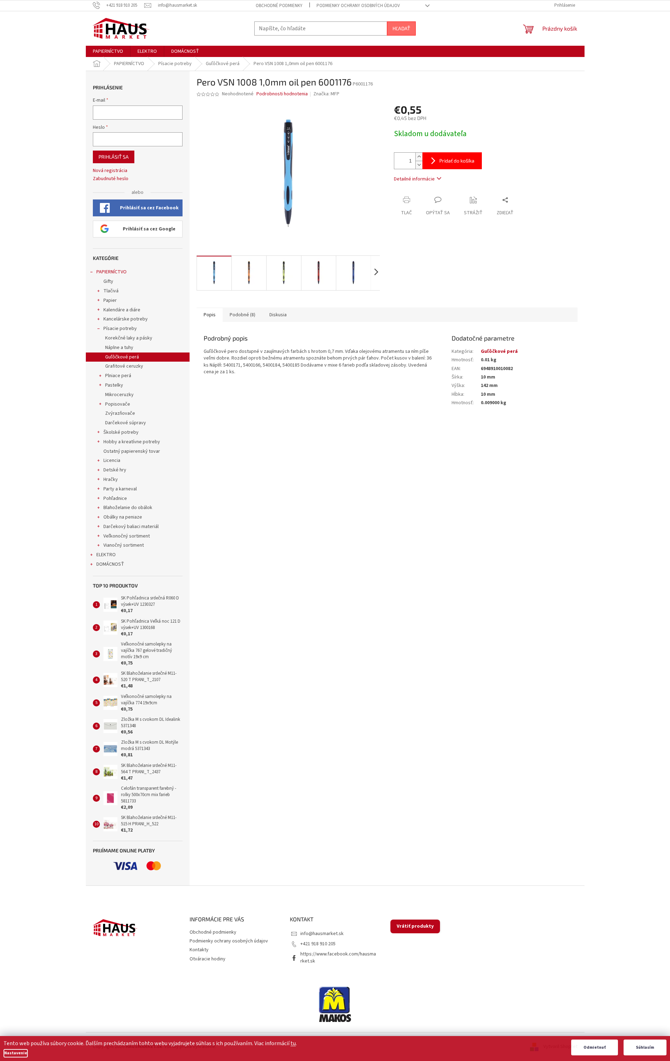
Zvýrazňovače (120, 413)
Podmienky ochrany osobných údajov (358, 5)
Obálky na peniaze (122, 517)
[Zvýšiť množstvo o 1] (418, 157)
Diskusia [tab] (278, 314)
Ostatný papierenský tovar (131, 451)
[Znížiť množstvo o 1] (418, 165)
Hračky (110, 479)
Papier (110, 300)
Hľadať (401, 28)
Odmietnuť (594, 1047)
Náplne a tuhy (119, 347)
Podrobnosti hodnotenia (282, 94)
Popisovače (117, 404)
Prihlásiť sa (113, 157)
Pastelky (114, 385)
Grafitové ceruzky (124, 366)
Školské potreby (121, 432)
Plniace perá (118, 375)
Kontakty (199, 949)
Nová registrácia (110, 170)
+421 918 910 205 (318, 943)
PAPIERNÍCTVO (111, 271)
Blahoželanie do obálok (127, 507)
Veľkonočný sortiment (126, 536)
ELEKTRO (106, 554)
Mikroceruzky (119, 394)
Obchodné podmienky (279, 5)
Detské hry (114, 470)
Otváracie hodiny (207, 958)
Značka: (326, 93)
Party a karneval (120, 489)
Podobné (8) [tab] (242, 314)
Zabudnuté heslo (110, 179)
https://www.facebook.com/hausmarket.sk (338, 957)
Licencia (111, 460)
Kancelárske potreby (125, 319)
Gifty (108, 281)
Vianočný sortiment (123, 545)
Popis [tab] (210, 314)
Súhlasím (645, 1047)
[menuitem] (108, 51)
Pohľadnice (115, 498)
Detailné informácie (414, 179)
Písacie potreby (120, 328)
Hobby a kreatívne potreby (131, 441)
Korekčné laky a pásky (128, 338)
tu (293, 1043)
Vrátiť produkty (415, 926)
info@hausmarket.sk (322, 933)
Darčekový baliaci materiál (131, 526)
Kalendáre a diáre (121, 309)
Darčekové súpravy (125, 422)
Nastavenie (15, 1053)
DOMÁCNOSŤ (110, 564)
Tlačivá (111, 290)
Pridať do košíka (456, 161)
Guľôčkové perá (122, 357)
